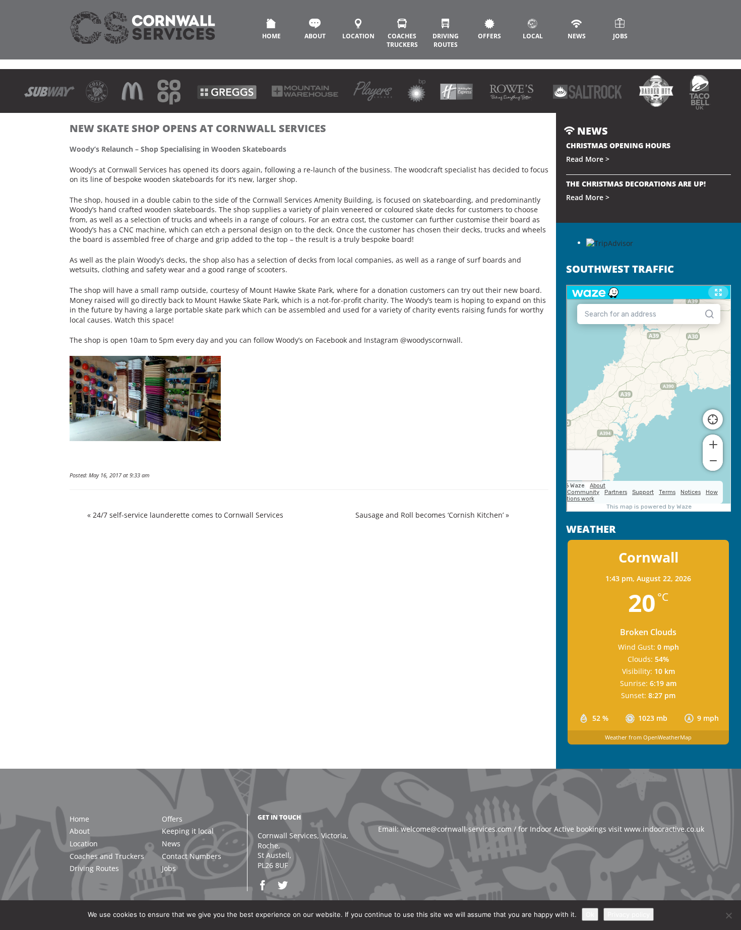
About (315, 36)
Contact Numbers (191, 856)
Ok (590, 914)
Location (358, 36)
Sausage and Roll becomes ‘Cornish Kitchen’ (429, 515)
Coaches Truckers (402, 40)
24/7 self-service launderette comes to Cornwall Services (188, 515)
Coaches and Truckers (107, 856)
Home (271, 36)
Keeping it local (188, 831)
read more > (587, 159)
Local (533, 36)
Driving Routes (446, 40)
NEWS (591, 131)
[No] (728, 915)
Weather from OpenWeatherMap (648, 737)
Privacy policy (628, 914)
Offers (489, 36)
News (577, 36)
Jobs (620, 36)
